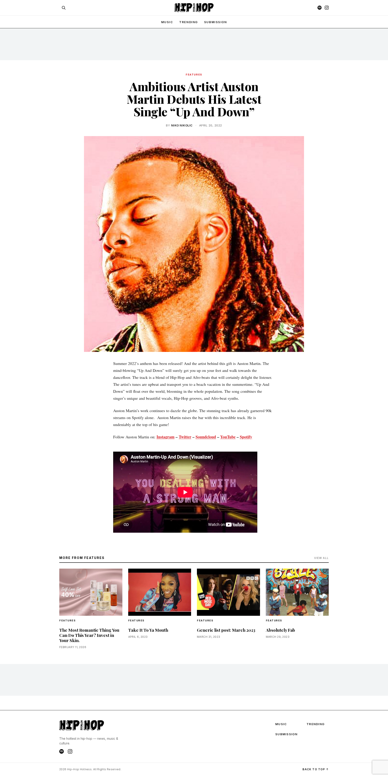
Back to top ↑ (315, 769)
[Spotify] (319, 8)
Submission (215, 22)
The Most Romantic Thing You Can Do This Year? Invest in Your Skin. (89, 635)
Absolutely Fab (280, 630)
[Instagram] (327, 8)
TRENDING (188, 22)
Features (194, 74)
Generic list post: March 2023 (226, 630)
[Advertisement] (194, 44)
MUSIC (167, 22)
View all (321, 558)
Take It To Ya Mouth (148, 630)
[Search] (63, 7)
